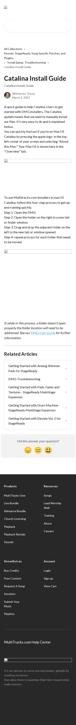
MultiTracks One (14, 495)
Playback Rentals (15, 534)
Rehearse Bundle (15, 511)
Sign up (48, 578)
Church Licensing (15, 518)
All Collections (13, 49)
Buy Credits (11, 570)
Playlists (9, 614)
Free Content (12, 578)
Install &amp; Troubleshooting (26, 62)
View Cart (50, 586)
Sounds (9, 542)
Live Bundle (11, 503)
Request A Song (14, 586)
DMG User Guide (43, 333)
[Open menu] (68, 7)
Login (47, 570)
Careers (49, 531)
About (48, 523)
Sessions (9, 593)
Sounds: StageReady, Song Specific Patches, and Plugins (34, 55)
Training (49, 515)
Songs (48, 495)
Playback (9, 526)
